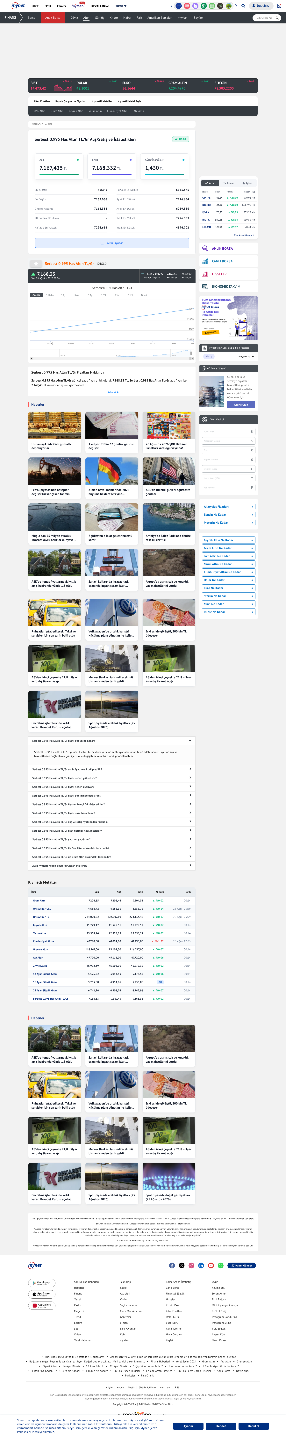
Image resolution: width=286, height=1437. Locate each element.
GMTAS (206, 197)
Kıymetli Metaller (102, 101)
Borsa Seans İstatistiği (179, 1282)
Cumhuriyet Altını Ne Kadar (222, 572)
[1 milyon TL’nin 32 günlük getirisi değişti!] (111, 425)
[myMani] (78, 6)
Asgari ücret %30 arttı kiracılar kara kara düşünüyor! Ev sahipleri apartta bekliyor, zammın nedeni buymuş (173, 1357)
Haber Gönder (243, 1265)
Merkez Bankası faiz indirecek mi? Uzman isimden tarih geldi (111, 679)
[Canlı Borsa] (220, 6)
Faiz (139, 17)
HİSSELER (219, 274)
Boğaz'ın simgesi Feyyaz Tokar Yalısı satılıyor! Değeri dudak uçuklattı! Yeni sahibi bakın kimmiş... (87, 1361)
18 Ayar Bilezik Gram (45, 982)
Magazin (79, 1311)
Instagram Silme (221, 1322)
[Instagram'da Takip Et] (191, 1265)
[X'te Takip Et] (182, 1265)
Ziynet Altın (40, 965)
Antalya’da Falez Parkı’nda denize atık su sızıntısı (168, 538)
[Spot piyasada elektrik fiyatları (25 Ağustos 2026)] (111, 704)
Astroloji (125, 1293)
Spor (77, 1328)
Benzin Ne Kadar (215, 514)
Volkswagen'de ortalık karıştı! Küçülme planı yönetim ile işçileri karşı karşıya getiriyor (111, 633)
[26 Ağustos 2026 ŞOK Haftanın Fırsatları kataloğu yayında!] (169, 425)
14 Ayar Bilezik (71, 1366)
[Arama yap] (243, 6)
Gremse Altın (40, 949)
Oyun (215, 1282)
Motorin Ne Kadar (216, 522)
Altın (86, 17)
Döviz (74, 17)
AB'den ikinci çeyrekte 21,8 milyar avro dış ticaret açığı (54, 679)
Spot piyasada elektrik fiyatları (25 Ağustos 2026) (112, 725)
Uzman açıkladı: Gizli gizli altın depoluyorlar (52, 446)
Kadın (77, 1305)
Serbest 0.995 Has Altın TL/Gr (50, 998)
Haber (127, 17)
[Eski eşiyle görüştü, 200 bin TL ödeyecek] (169, 612)
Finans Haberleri (160, 1361)
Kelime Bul (218, 1287)
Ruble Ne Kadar (214, 612)
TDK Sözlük (218, 1328)
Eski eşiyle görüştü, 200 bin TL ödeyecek (166, 633)
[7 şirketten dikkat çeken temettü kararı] (111, 517)
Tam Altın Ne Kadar (217, 556)
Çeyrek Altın (76, 111)
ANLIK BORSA (222, 248)
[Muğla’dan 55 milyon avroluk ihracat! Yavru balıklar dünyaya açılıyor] (54, 517)
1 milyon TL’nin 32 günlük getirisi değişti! (111, 446)
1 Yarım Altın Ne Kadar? (182, 1366)
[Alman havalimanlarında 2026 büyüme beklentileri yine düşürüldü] (111, 471)
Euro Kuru (172, 1322)
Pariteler (130, 1375)
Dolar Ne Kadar (214, 580)
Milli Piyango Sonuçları (226, 1305)
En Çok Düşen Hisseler (127, 1371)
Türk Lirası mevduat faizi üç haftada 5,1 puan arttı (74, 1357)
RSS (177, 1387)
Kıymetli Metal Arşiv (129, 101)
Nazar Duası (219, 1340)
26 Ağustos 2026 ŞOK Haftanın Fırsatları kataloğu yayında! (166, 446)
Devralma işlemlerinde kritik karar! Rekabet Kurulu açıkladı (52, 725)
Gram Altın (57, 111)
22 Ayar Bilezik (118, 1366)
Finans (78, 1293)
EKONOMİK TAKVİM (225, 286)
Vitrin (123, 1299)
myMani (183, 17)
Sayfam (199, 17)
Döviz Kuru (242, 1371)
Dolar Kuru (172, 1317)
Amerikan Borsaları (159, 17)
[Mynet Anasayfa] (18, 4)
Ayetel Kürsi (219, 1334)
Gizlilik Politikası (147, 1387)
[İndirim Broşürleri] (195, 6)
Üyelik (131, 1387)
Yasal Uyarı (165, 1387)
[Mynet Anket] (187, 6)
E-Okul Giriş (219, 1311)
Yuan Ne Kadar (214, 604)
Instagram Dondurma (224, 1317)
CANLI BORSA (222, 261)
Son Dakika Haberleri (86, 1282)
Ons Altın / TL (41, 917)
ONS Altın (39, 111)
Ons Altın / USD (42, 908)
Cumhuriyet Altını (117, 111)
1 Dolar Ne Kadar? (42, 1371)
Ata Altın (139, 111)
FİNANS (10, 17)
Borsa (31, 17)
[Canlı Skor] (203, 6)
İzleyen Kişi (244, 356)
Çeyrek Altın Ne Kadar (218, 540)
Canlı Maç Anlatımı (131, 1311)
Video (77, 1334)
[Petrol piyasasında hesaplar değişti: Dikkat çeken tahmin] (54, 471)
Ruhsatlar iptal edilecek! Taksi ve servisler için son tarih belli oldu (54, 633)
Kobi (122, 1334)
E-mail (124, 1322)
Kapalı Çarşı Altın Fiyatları (70, 101)
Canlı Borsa (172, 1287)
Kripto (114, 17)
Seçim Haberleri (129, 1305)
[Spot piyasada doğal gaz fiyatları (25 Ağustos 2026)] (169, 1176)
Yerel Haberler (82, 1340)
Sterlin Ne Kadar (215, 596)
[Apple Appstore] (41, 1294)
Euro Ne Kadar (213, 588)
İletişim (109, 1387)
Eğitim (78, 1322)
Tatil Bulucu (219, 1299)
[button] (6, 6)
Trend (77, 1317)
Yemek (78, 1299)
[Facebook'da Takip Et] (172, 1265)
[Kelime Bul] (212, 6)
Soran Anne (218, 1293)
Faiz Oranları (148, 1375)
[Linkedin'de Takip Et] (201, 1265)
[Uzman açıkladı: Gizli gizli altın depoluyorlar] (54, 425)
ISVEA (205, 212)
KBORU (206, 205)
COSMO (206, 227)
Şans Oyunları (128, 1328)
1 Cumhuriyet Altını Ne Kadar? (221, 1366)
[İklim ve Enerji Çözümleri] (229, 6)
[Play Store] (41, 1283)
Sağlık (123, 1287)
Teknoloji (125, 1282)
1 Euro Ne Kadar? (69, 1371)
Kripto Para (173, 1305)
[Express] (179, 6)
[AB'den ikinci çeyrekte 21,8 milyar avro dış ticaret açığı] (54, 658)
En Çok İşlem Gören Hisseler (194, 1371)
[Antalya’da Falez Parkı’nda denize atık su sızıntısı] (169, 517)
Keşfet (169, 1340)
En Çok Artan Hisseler (159, 1371)
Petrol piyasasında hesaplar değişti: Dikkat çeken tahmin (51, 492)
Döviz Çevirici (217, 419)
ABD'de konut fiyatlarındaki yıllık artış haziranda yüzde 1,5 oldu (54, 583)
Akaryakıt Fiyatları (216, 506)
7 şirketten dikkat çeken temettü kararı (110, 538)
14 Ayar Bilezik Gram (45, 974)
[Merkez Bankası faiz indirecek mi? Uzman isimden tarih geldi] (111, 658)
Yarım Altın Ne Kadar (218, 564)
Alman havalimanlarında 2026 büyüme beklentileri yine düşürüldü (109, 492)
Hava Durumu (174, 1334)
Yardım (120, 1387)
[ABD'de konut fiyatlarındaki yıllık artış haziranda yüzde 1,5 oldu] (54, 562)
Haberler (79, 1287)
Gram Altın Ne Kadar (218, 548)
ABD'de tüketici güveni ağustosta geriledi (168, 492)
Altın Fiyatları (42, 101)
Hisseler (170, 1299)
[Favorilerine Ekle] (36, 263)
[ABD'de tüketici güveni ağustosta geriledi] (169, 471)
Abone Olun (241, 404)
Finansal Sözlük (175, 1293)
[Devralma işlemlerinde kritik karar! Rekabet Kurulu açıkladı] (54, 704)
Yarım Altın (95, 111)
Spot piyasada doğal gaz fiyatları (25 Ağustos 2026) (168, 1197)
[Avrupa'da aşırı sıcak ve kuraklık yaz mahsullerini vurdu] (169, 562)
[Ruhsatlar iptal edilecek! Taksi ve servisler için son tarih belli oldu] (54, 612)
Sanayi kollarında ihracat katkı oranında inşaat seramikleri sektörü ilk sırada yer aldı (109, 584)
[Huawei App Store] (41, 1306)
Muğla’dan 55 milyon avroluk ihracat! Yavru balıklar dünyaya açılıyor (53, 538)
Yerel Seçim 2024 (186, 1361)
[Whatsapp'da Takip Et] (221, 1265)
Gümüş (99, 17)
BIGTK (206, 219)
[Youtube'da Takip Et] (211, 1265)
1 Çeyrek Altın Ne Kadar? (148, 1366)
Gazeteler (125, 1317)
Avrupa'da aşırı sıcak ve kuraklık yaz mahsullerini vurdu (167, 583)
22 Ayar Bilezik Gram (45, 990)
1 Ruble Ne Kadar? (97, 1371)
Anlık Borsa (52, 17)
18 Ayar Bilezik (95, 1366)
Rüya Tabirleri (174, 1328)
